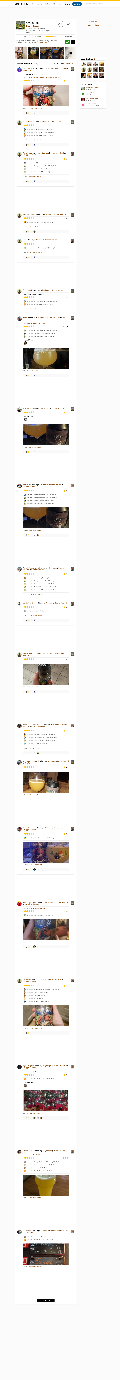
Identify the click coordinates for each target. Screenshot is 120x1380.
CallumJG (26, 979)
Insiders (48, 4)
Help (54, 4)
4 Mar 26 (25, 530)
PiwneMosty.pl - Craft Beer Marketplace (46, 77)
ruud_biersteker (28, 214)
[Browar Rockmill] (34, 113)
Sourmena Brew (40, 28)
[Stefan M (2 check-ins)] (95, 64)
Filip (24, 240)
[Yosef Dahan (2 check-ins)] (89, 70)
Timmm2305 (27, 290)
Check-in (67, 42)
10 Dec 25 (25, 1113)
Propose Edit (93, 21)
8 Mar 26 (25, 447)
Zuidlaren (36, 1072)
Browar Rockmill (33, 26)
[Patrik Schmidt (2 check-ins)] (95, 70)
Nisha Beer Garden (32, 904)
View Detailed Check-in (35, 108)
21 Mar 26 (25, 252)
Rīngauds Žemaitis (29, 902)
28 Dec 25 (25, 864)
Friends (68, 63)
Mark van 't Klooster (30, 761)
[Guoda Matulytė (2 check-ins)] (101, 70)
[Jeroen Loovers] (34, 1118)
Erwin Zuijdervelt (29, 68)
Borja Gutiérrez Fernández (32, 724)
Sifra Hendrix (27, 408)
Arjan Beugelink (28, 1066)
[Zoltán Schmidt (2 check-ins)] (101, 75)
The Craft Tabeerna (39, 1155)
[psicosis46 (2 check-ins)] (89, 64)
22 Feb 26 (25, 594)
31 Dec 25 (25, 795)
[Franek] (41, 1118)
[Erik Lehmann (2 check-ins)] (95, 75)
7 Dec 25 (25, 1266)
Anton (25, 317)
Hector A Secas (28, 1151)
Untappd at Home (29, 155)
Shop (59, 4)
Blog (33, 4)
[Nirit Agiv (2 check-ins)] (84, 75)
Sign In (67, 4)
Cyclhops (48, 68)
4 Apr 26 (25, 140)
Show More (43, 43)
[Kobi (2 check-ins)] (89, 75)
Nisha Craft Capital (39, 323)
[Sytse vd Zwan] (34, 869)
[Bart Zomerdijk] (34, 231)
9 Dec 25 (25, 1197)
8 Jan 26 (25, 748)
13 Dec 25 (25, 942)
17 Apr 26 (25, 108)
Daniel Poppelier (29, 828)
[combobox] (94, 3)
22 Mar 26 (25, 226)
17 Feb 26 (25, 687)
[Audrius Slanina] (34, 946)
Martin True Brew (29, 603)
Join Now (77, 4)
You (73, 63)
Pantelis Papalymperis (31, 568)
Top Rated (40, 4)
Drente (27, 763)
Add (73, 42)
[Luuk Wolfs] (38, 535)
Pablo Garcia (27, 153)
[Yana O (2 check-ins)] (101, 64)
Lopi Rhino (27, 1231)
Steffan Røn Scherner (31, 653)
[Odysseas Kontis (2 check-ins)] (84, 64)
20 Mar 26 (25, 309)
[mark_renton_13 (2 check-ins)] (84, 70)
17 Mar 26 (25, 370)
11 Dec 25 (25, 1028)
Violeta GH (27, 121)
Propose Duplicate (93, 25)
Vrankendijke (27, 70)
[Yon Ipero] (38, 753)
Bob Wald (26, 485)
